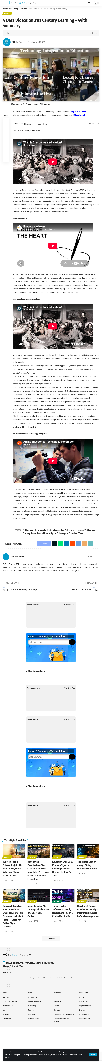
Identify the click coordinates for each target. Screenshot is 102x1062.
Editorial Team (17, 42)
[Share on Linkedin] (25, 33)
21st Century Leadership (53, 530)
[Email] (38, 33)
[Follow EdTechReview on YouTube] (44, 677)
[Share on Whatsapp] (21, 33)
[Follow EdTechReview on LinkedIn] (58, 677)
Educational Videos (39, 533)
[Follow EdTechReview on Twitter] (37, 677)
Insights (52, 533)
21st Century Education (32, 530)
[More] (46, 33)
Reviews (57, 901)
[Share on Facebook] (13, 33)
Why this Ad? (94, 123)
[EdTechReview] (22, 3)
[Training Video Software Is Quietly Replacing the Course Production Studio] (63, 895)
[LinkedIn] (98, 556)
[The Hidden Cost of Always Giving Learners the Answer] (88, 851)
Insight (7, 14)
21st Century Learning (74, 530)
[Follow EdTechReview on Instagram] (51, 677)
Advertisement (19, 123)
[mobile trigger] (5, 3)
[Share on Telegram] (34, 33)
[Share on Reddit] (29, 33)
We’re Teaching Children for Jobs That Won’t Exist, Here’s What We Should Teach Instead (13, 868)
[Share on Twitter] (17, 33)
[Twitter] (95, 556)
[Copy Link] (42, 33)
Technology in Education (67, 533)
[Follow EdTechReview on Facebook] (29, 677)
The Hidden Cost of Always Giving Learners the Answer (87, 865)
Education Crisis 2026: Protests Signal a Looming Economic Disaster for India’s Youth (62, 868)
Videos (81, 533)
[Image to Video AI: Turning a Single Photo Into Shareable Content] (39, 895)
